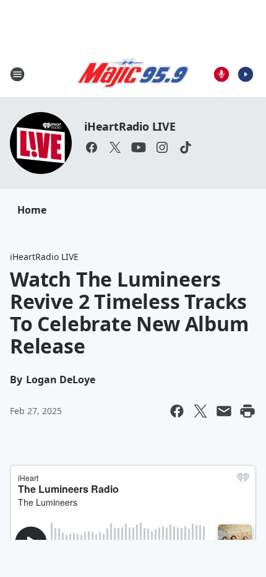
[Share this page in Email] (224, 411)
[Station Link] (133, 74)
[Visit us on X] (115, 147)
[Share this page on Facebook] (177, 411)
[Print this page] (247, 411)
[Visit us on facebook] (91, 147)
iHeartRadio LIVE (130, 126)
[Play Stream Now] (245, 74)
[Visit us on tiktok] (185, 147)
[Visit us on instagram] (162, 147)
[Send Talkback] (221, 74)
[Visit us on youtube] (138, 147)
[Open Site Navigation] (17, 74)
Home (31, 210)
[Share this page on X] (200, 411)
